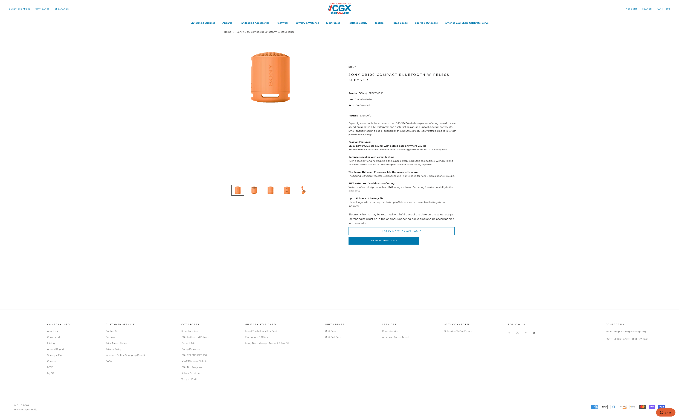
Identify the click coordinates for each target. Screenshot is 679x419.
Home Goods (400, 22)
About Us (52, 331)
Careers (51, 361)
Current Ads (188, 343)
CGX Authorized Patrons (195, 337)
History (51, 343)
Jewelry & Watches (307, 22)
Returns (110, 337)
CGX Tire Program (191, 367)
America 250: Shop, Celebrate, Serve (467, 22)
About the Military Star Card (261, 331)
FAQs (109, 361)
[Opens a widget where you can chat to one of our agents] (665, 412)
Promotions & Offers (256, 337)
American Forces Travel (395, 337)
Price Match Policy (116, 343)
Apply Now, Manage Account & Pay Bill (267, 343)
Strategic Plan (55, 355)
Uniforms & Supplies (202, 22)
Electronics (333, 22)
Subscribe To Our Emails (458, 331)
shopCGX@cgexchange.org (630, 331)
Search (647, 9)
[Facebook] (509, 333)
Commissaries (390, 331)
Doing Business (190, 349)
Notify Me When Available (401, 231)
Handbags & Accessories (254, 22)
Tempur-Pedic (189, 379)
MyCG (50, 373)
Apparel (227, 22)
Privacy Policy (113, 349)
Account (631, 9)
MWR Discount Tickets (194, 361)
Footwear (282, 22)
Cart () (663, 8)
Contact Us (112, 331)
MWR (50, 367)
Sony (352, 67)
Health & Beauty (357, 22)
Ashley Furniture (191, 373)
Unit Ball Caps (333, 337)
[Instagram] (526, 333)
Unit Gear (330, 331)
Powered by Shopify (25, 409)
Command (53, 337)
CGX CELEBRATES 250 (194, 355)
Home (227, 31)
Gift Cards (42, 9)
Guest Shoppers (19, 9)
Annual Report (55, 349)
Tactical (379, 22)
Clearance (62, 9)
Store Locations (190, 331)
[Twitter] (517, 333)
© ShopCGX (22, 405)
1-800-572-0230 (639, 339)
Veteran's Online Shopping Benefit (126, 355)
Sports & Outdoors (426, 22)
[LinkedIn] (534, 333)
